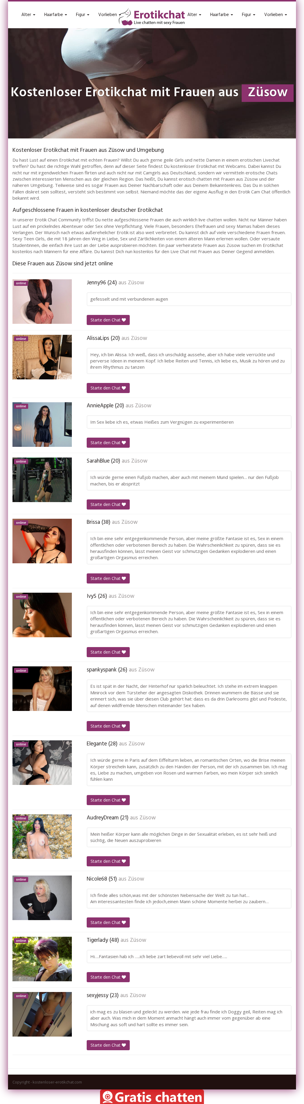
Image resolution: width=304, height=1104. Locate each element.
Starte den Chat (106, 320)
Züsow (136, 282)
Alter (26, 14)
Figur (81, 14)
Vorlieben (108, 14)
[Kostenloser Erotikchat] (152, 17)
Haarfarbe (54, 14)
